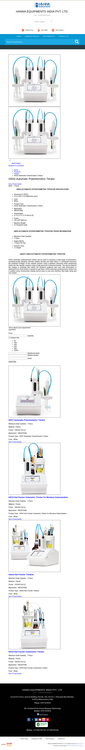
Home (19, 36)
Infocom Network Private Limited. (75, 745)
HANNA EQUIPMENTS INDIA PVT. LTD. (42, 13)
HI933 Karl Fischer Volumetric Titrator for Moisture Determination (38, 497)
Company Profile (32, 36)
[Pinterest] (47, 721)
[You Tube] (40, 721)
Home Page (24, 739)
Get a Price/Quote (15, 184)
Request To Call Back (16, 166)
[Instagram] (43, 721)
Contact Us (63, 36)
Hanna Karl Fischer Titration (21, 574)
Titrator (16, 174)
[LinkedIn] (36, 721)
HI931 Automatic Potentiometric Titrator (26, 420)
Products (17, 172)
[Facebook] (28, 721)
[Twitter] (32, 721)
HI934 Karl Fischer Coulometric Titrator (26, 652)
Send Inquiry (16, 163)
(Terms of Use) (79, 743)
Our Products (49, 36)
